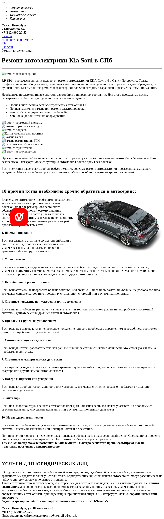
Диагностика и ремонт (17, 39)
